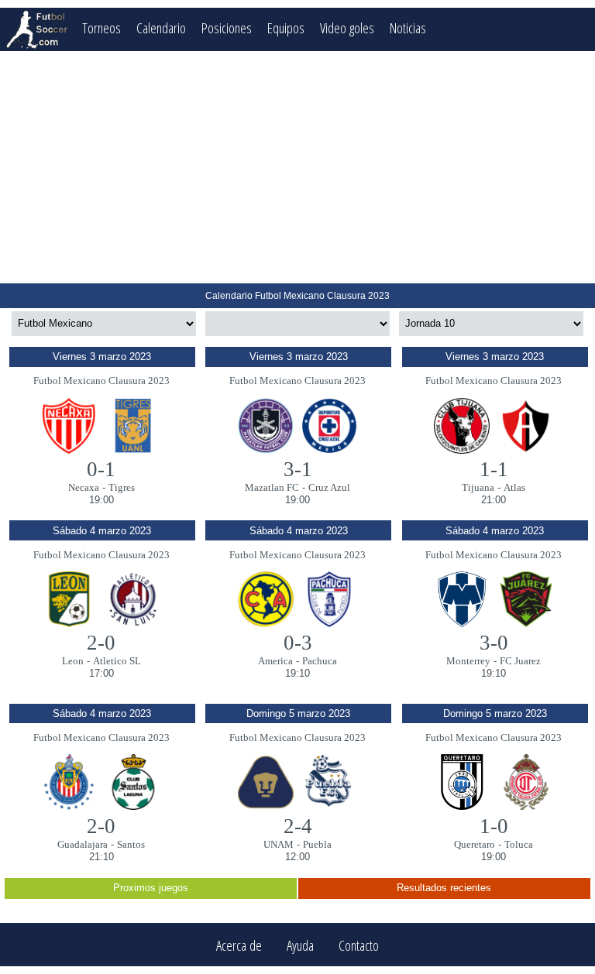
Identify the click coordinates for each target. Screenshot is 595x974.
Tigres (121, 487)
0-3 (298, 642)
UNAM (278, 844)
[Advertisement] (297, 167)
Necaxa (83, 487)
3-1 (298, 469)
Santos (131, 844)
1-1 (494, 469)
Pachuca (319, 661)
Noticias (408, 27)
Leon (73, 661)
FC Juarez (520, 661)
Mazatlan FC (272, 487)
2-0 (101, 642)
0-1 (101, 469)
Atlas (514, 487)
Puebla (317, 844)
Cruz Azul (329, 487)
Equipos (285, 27)
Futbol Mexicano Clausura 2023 (101, 380)
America (275, 661)
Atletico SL (117, 661)
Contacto (359, 945)
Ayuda (300, 945)
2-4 (298, 826)
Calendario (161, 27)
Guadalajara (82, 844)
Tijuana (478, 487)
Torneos (101, 27)
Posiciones (226, 27)
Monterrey (468, 661)
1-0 (494, 826)
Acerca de (239, 945)
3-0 (494, 642)
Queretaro (474, 844)
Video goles (347, 27)
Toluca (518, 844)
